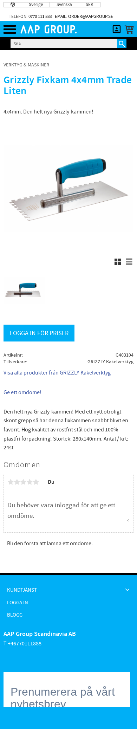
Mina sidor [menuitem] (116, 29)
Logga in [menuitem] (17, 602)
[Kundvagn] (127, 29)
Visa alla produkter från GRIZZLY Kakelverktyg (57, 372)
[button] (10, 29)
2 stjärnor (17, 482)
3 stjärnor (23, 482)
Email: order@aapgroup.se (84, 16)
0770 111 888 (40, 16)
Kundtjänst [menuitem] (22, 590)
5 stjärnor (36, 482)
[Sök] (121, 43)
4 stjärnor (29, 482)
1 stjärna (10, 482)
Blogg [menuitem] (14, 615)
